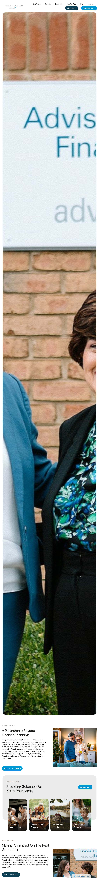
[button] (36, 4)
